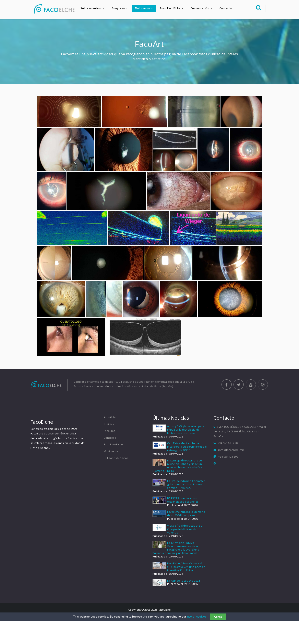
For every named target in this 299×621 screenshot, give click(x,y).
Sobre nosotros (91, 8)
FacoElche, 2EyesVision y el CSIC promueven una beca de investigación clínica (186, 567)
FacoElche (110, 417)
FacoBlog (109, 431)
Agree (218, 616)
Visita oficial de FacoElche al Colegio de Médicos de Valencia (185, 529)
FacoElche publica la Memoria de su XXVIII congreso (186, 513)
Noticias (109, 424)
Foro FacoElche (170, 8)
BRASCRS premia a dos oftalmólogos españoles (183, 499)
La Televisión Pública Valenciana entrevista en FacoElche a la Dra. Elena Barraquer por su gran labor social (176, 548)
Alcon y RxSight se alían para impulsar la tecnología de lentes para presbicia (185, 429)
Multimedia (142, 8)
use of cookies (196, 616)
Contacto (225, 8)
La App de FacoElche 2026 (183, 580)
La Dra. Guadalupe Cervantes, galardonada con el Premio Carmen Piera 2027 (186, 484)
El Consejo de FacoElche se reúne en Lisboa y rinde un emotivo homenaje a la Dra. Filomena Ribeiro (178, 466)
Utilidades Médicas (116, 458)
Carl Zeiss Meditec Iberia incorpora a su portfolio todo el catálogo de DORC (187, 446)
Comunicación (200, 8)
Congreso (118, 8)
